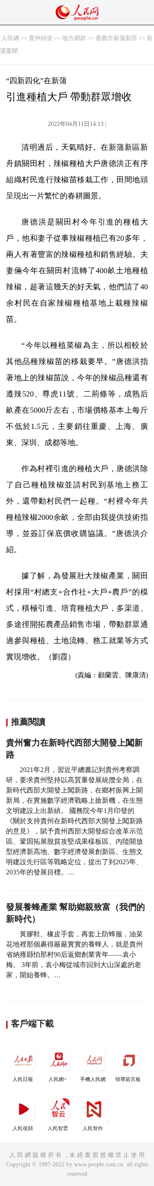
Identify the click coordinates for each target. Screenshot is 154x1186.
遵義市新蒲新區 (116, 38)
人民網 (10, 38)
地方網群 (74, 38)
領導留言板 (128, 1079)
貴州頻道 (41, 38)
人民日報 (22, 1079)
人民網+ (57, 1079)
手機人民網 (93, 1079)
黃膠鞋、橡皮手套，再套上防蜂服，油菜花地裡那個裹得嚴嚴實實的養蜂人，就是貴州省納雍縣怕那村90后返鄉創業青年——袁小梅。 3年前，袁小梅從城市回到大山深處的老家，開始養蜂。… (74, 954)
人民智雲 (57, 1128)
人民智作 (93, 1128)
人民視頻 (22, 1128)
